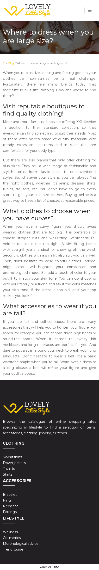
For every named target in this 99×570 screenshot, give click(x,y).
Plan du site (49, 567)
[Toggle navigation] (89, 10)
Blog (11, 63)
